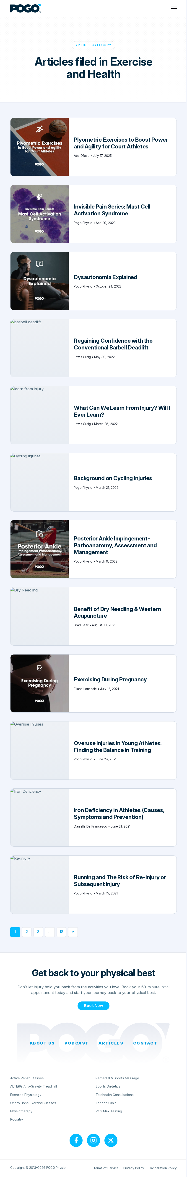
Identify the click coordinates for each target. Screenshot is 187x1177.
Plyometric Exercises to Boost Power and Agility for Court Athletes (121, 143)
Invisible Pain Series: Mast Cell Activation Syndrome (112, 210)
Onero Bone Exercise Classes (33, 1103)
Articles (111, 1043)
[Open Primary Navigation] (174, 8)
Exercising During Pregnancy (110, 679)
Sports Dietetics (108, 1086)
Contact (145, 1043)
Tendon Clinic (106, 1103)
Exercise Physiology (25, 1095)
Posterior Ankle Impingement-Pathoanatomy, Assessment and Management (115, 545)
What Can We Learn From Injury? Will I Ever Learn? (122, 411)
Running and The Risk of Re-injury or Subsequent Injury (120, 880)
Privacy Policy (133, 1168)
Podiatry (16, 1119)
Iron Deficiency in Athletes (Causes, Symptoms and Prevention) (119, 813)
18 (61, 931)
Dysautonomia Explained (106, 277)
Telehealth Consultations (115, 1095)
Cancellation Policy (163, 1168)
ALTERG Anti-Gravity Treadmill (33, 1086)
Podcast (77, 1043)
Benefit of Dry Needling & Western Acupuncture (117, 612)
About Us (42, 1043)
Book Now (93, 1005)
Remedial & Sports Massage (117, 1078)
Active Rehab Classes (27, 1078)
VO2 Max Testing (109, 1111)
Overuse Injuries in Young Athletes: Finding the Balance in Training (117, 746)
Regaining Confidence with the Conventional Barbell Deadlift (113, 344)
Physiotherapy (21, 1111)
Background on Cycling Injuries (113, 478)
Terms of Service (106, 1168)
